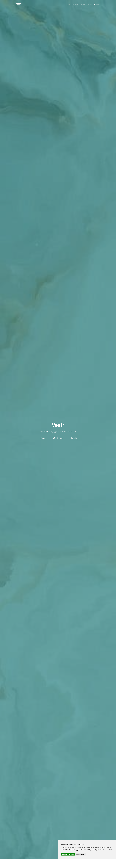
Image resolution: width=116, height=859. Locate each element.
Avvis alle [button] (71, 854)
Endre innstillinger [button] (80, 854)
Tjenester (74, 4)
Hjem (69, 4)
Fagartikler (89, 4)
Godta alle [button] (64, 854)
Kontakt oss (97, 4)
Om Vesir (83, 4)
